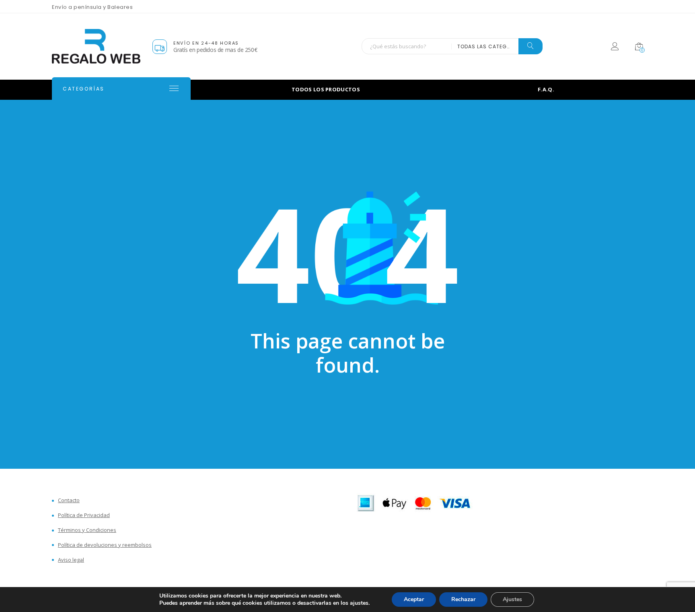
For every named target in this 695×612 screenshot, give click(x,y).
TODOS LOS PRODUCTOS (326, 89)
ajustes (359, 603)
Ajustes (512, 599)
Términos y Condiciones (87, 530)
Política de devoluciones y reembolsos (105, 545)
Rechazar (463, 599)
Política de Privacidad (84, 515)
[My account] (614, 47)
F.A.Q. (546, 89)
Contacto (69, 500)
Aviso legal (71, 559)
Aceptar (414, 599)
